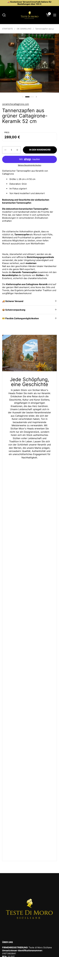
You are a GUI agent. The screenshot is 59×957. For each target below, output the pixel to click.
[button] (4, 15)
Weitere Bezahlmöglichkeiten (29, 165)
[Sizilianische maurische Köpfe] (29, 15)
